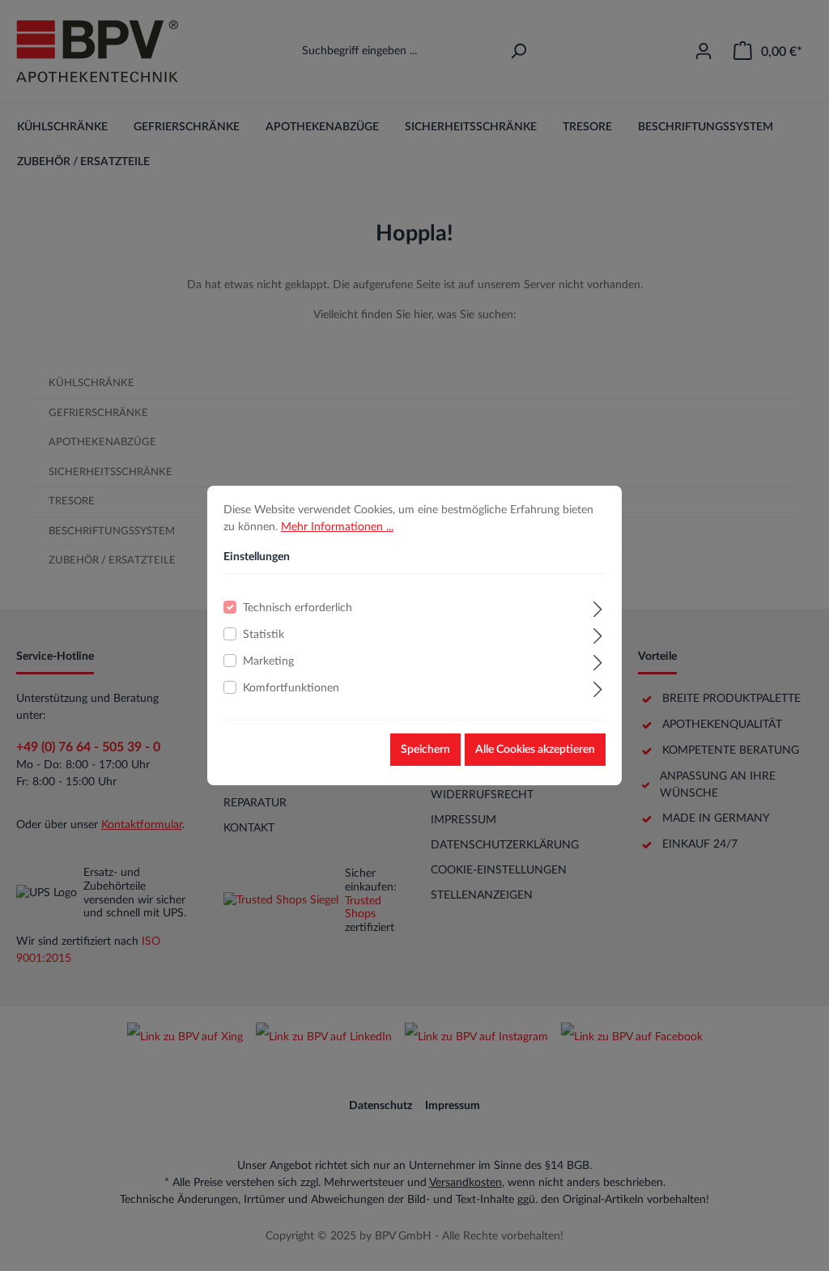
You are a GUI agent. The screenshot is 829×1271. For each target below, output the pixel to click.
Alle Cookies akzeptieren (535, 749)
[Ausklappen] (598, 607)
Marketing (268, 661)
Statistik (263, 634)
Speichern (425, 749)
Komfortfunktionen (291, 688)
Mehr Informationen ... (337, 527)
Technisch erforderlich (297, 608)
